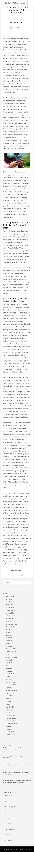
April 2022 (9, 729)
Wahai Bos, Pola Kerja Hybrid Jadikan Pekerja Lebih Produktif (17, 10)
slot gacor (8, 818)
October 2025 (10, 621)
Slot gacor (8, 840)
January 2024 (10, 679)
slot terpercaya (10, 829)
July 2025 (9, 630)
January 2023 (10, 712)
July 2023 (9, 696)
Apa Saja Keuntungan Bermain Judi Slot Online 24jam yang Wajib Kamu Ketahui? (16, 748)
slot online (8, 823)
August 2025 (10, 627)
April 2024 (9, 671)
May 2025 (9, 635)
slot (6, 801)
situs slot (8, 812)
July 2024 (9, 663)
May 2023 (9, 701)
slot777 (7, 835)
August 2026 (10, 596)
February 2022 (10, 735)
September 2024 (11, 657)
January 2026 (10, 613)
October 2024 (10, 654)
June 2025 (9, 632)
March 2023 (10, 707)
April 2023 (9, 704)
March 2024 (10, 674)
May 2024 (9, 668)
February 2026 (10, 610)
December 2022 (11, 715)
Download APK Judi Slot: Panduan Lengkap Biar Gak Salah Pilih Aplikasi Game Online (15, 757)
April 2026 (9, 605)
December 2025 (11, 616)
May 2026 (9, 602)
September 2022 (11, 724)
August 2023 (10, 693)
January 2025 (10, 646)
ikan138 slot (9, 795)
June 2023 (9, 699)
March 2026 (10, 607)
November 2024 (11, 652)
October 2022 (10, 721)
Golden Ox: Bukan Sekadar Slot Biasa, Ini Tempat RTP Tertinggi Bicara (16, 773)
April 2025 (9, 638)
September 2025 (11, 624)
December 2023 (11, 682)
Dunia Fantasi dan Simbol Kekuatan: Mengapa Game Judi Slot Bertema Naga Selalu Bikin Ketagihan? (17, 781)
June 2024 (9, 665)
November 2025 (11, 618)
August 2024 (10, 660)
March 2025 (10, 641)
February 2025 (10, 643)
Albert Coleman (19, 27)
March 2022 (10, 732)
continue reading (17, 570)
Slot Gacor (16, 575)
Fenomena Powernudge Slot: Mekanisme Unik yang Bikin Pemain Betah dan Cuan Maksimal (17, 765)
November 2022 (11, 718)
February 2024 (10, 677)
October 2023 (10, 688)
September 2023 (11, 690)
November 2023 (11, 685)
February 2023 (10, 710)
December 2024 (11, 649)
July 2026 (9, 599)
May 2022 (9, 726)
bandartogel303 (10, 807)
